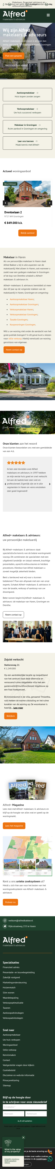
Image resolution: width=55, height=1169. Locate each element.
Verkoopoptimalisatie (13, 1002)
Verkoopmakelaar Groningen (23, 314)
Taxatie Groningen (18, 319)
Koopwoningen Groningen (22, 324)
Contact (6, 1060)
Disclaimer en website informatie (18, 1075)
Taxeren (6, 1007)
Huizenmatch (9, 987)
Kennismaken (9, 1055)
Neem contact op (14, 349)
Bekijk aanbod (27, 232)
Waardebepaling (10, 997)
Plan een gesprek (13, 55)
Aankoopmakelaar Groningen (24, 304)
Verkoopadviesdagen (13, 1017)
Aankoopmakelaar (11, 1034)
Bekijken (11, 715)
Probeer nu (10, 902)
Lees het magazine (14, 825)
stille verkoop (15, 338)
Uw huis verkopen (11, 1039)
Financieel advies (11, 967)
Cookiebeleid (9, 1070)
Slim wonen (8, 992)
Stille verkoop (9, 1049)
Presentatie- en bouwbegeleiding (19, 972)
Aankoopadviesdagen (13, 1012)
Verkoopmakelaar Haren (21, 309)
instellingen (41, 1159)
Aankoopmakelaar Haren (22, 299)
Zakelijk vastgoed (11, 977)
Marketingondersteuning (15, 982)
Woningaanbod (10, 1044)
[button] (5, 203)
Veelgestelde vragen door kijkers (18, 1065)
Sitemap (7, 1085)
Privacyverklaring (11, 1080)
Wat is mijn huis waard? (16, 65)
